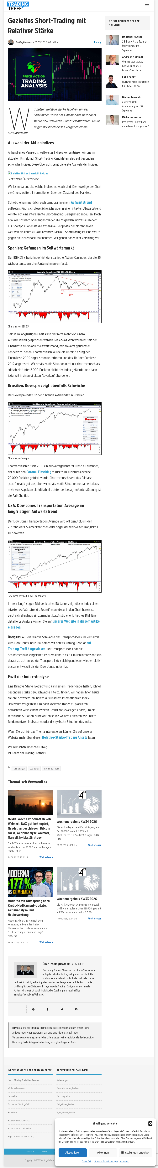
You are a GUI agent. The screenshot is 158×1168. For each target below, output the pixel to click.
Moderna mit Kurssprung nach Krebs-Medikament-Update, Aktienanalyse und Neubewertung (29, 908)
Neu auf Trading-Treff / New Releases (23, 1080)
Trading (98, 42)
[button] (150, 1123)
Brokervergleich (63, 1080)
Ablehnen (103, 1152)
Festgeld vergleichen (65, 1104)
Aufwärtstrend (81, 202)
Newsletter (13, 1096)
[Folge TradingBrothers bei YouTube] (76, 1009)
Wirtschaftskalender (16, 1088)
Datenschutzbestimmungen (106, 1161)
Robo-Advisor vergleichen (67, 1088)
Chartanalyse (19, 768)
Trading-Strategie (51, 768)
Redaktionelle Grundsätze (19, 1120)
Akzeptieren (72, 1152)
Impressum (124, 1161)
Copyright (44, 1151)
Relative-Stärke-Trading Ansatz (64, 737)
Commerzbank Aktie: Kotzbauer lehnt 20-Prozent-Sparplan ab (132, 66)
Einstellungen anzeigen (135, 1152)
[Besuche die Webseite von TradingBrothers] (33, 1009)
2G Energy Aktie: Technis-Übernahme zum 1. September (134, 46)
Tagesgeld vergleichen (65, 1112)
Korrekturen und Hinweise (19, 1128)
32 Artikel (79, 964)
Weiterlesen (46, 857)
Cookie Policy (87, 1161)
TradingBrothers (24, 42)
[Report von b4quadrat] (79, 804)
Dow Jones (34, 768)
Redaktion (12, 1112)
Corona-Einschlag (38, 472)
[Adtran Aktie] (30, 802)
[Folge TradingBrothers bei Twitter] (62, 1009)
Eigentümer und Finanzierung (21, 1136)
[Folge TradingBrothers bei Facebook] (47, 1009)
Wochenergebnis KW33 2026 (77, 899)
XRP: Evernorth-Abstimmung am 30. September (132, 106)
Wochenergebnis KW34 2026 (77, 821)
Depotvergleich (63, 1096)
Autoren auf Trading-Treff (18, 1104)
